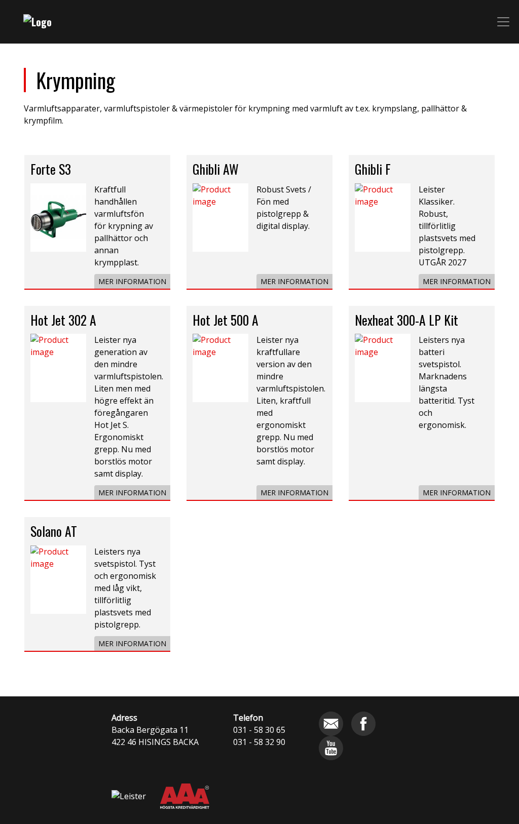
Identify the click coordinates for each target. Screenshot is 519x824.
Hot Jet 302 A (63, 319)
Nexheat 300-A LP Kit (406, 319)
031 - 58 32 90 (259, 742)
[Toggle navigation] (503, 21)
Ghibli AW (216, 168)
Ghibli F (373, 168)
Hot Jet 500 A (225, 319)
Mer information (132, 281)
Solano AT (53, 530)
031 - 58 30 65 (259, 729)
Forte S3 (50, 168)
